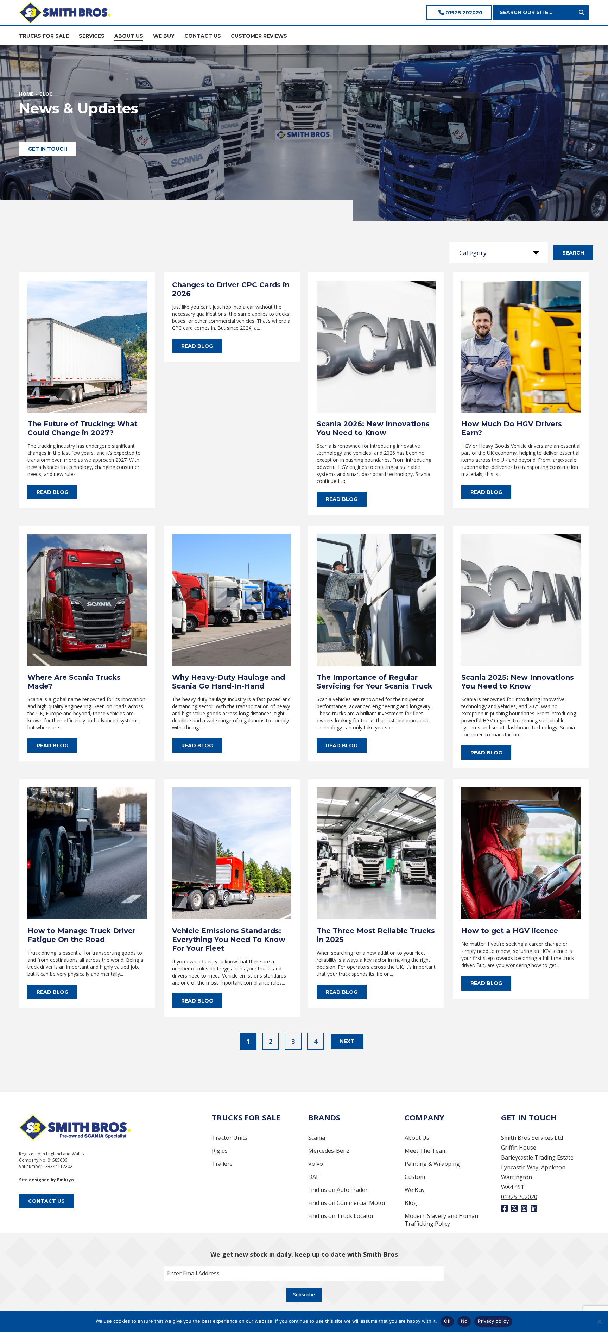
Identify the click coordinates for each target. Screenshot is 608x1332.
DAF (313, 1177)
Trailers (222, 1164)
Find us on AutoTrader (338, 1190)
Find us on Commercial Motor (347, 1203)
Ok (447, 1321)
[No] (599, 1321)
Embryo (65, 1180)
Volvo (315, 1164)
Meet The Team (426, 1151)
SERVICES (91, 36)
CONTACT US (202, 36)
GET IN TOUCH (47, 149)
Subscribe (304, 1294)
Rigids (220, 1151)
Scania (316, 1138)
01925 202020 (463, 13)
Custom (415, 1177)
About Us (417, 1138)
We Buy (415, 1190)
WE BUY (164, 36)
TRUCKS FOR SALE (44, 36)
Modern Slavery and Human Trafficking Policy (441, 1219)
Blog (411, 1203)
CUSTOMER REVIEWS (259, 36)
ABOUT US (128, 36)
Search (573, 253)
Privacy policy (493, 1321)
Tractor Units (229, 1138)
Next (347, 1041)
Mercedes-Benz (328, 1151)
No (464, 1321)
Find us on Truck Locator (341, 1216)
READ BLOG (52, 492)
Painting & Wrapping (432, 1164)
